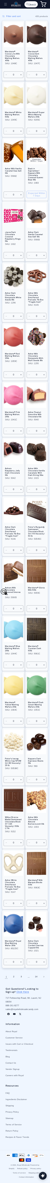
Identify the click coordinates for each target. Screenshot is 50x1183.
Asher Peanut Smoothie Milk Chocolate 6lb (34, 414)
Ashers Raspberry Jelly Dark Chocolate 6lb (12, 471)
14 (36, 976)
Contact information (26, 1177)
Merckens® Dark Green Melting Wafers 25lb (35, 704)
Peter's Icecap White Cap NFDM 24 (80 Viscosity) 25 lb (13, 762)
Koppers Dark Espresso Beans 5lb (35, 760)
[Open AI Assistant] (43, 1176)
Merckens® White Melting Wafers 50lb (13, 114)
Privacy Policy (12, 1112)
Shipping (10, 1105)
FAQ (8, 1093)
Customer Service (14, 1038)
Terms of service (19, 1173)
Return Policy (12, 1131)
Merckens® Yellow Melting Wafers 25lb (12, 704)
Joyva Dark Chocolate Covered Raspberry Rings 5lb (13, 236)
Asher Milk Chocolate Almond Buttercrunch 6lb (36, 820)
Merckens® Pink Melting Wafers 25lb (12, 414)
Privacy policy (35, 1168)
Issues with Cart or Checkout (19, 1044)
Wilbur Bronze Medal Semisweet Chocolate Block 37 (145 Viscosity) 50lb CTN (13, 822)
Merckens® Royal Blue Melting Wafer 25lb (13, 943)
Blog (8, 1056)
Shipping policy (34, 1173)
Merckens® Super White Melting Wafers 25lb (36, 114)
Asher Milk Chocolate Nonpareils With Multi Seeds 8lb (35, 357)
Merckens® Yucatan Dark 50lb (34, 648)
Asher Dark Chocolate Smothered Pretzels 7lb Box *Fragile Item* (12, 531)
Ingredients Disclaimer (16, 1099)
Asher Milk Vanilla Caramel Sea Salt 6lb (13, 170)
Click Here (22, 991)
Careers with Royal (15, 1075)
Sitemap (9, 1118)
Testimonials (11, 1050)
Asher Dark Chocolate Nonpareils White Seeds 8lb (13, 296)
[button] (5, 4)
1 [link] (6, 977)
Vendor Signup (13, 1069)
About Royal (11, 1031)
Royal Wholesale (23, 1165)
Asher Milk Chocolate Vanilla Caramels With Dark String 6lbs (36, 471)
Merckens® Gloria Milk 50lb (36, 589)
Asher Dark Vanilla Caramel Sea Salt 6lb (35, 234)
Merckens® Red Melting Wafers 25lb (12, 356)
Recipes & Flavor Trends (17, 1137)
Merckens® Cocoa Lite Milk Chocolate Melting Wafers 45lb (12, 56)
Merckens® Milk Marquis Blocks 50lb (35, 882)
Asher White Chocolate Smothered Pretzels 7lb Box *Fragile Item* (12, 884)
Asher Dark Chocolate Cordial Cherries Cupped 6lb (36, 944)
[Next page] (44, 977)
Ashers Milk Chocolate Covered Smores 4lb (13, 591)
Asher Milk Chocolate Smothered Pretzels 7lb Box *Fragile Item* (35, 297)
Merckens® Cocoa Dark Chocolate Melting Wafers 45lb (35, 56)
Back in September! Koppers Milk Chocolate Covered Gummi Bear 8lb (35, 174)
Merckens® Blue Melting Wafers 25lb (12, 648)
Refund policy (22, 1168)
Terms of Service (14, 1124)
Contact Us (11, 1063)
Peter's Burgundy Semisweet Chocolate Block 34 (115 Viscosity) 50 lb (36, 531)
